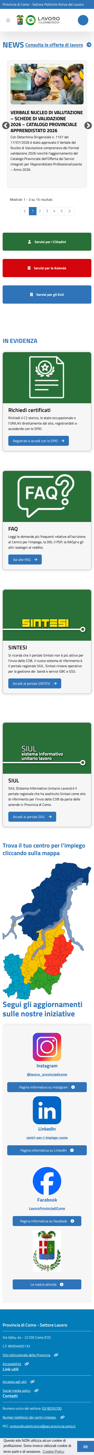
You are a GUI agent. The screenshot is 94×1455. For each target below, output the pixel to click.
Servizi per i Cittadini (50, 241)
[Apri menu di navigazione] (8, 20)
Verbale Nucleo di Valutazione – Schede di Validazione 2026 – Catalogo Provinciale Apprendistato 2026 (46, 121)
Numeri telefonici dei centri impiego (30, 1417)
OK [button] (85, 1446)
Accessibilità (16, 1363)
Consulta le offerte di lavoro (54, 44)
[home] (37, 20)
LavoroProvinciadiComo (47, 1208)
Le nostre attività (43, 1284)
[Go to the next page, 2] (69, 211)
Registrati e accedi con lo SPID (35, 440)
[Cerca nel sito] (83, 20)
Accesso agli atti (18, 1381)
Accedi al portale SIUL (29, 816)
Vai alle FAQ (22, 559)
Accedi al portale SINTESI (31, 683)
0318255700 (52, 1408)
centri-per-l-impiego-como (47, 1137)
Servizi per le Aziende (50, 268)
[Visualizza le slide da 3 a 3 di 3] (6, 126)
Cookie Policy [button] (53, 1451)
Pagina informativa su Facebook (43, 1221)
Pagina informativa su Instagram (43, 1087)
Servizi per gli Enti (50, 294)
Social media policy (18, 1390)
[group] (47, 124)
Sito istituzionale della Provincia (26, 1355)
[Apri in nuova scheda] (47, 930)
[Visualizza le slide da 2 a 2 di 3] (88, 126)
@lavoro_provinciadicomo (47, 1074)
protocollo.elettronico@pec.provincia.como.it (43, 1426)
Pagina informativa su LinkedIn (44, 1150)
